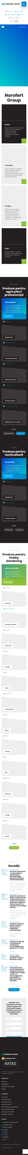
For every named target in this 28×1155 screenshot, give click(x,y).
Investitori (5, 1094)
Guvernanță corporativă (8, 1109)
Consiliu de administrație (8, 1086)
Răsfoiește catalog (8, 433)
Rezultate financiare (7, 1102)
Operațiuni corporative (7, 1114)
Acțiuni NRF (4, 1097)
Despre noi (5, 1078)
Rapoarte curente (6, 1104)
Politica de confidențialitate (7, 1147)
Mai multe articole (14, 989)
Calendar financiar (6, 1099)
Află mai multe (8, 529)
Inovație (4, 1089)
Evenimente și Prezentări (8, 1111)
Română (16, 21)
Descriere (4, 1081)
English (11, 21)
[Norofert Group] (11, 4)
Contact (4, 1119)
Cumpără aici (21, 433)
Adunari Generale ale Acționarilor (10, 1107)
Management (5, 1084)
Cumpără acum (14, 847)
